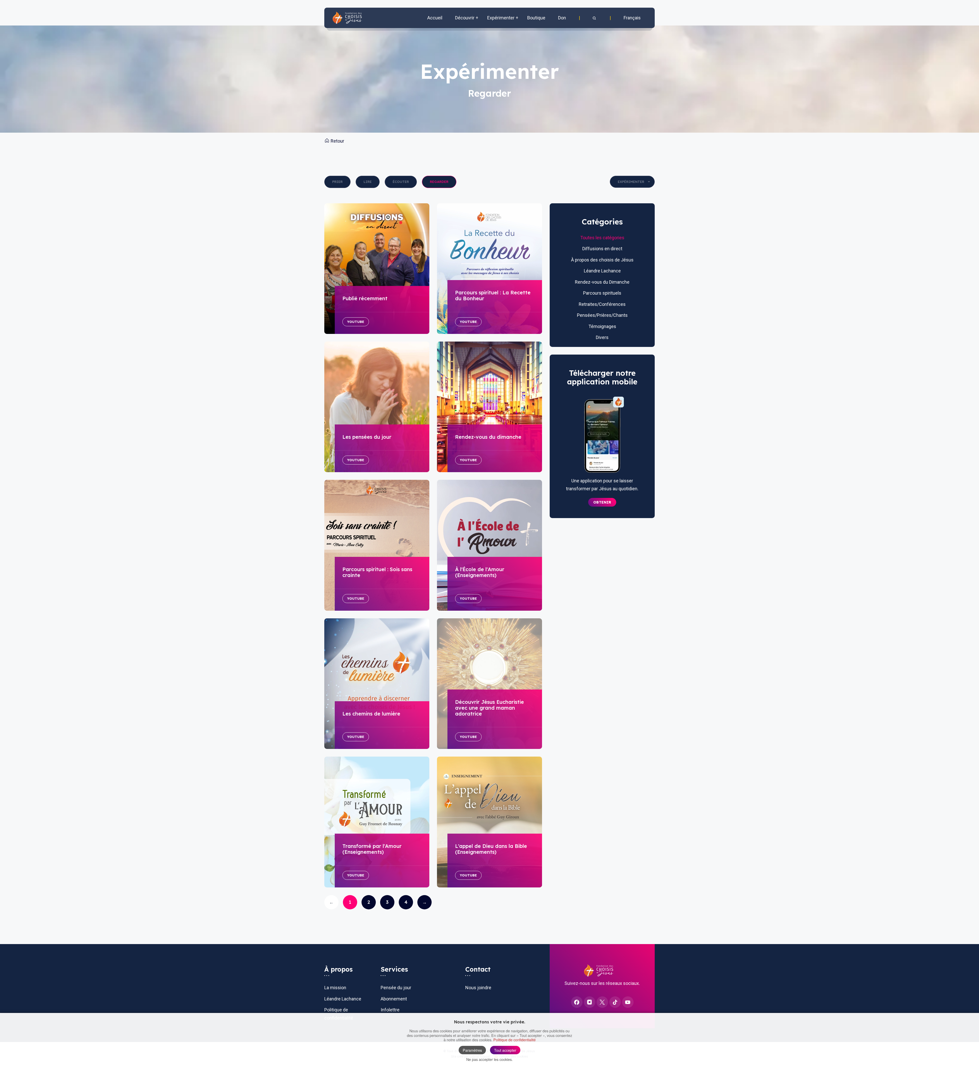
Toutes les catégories (602, 237)
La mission (335, 987)
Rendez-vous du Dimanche (602, 282)
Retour (337, 141)
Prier (337, 182)
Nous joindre (478, 987)
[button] (595, 18)
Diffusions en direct (602, 248)
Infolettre (390, 1009)
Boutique (536, 17)
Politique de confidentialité (514, 1039)
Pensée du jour (396, 987)
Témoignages (602, 326)
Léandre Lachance (602, 270)
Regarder (439, 182)
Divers (602, 337)
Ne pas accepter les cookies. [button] (489, 1059)
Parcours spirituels (602, 293)
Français (632, 17)
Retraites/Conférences (602, 304)
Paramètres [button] (472, 1050)
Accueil (434, 17)
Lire (368, 182)
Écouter (401, 182)
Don (562, 17)
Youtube (355, 322)
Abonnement (394, 998)
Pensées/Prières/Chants (602, 315)
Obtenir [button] (602, 502)
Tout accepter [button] (505, 1050)
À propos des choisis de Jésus (602, 259)
